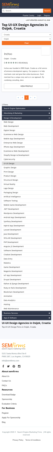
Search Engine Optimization (14, 108)
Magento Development (13, 271)
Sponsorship (7, 399)
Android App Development (15, 217)
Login (39, 15)
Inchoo (8, 53)
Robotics (7, 263)
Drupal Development (12, 279)
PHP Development (11, 242)
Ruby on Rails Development (15, 288)
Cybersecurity (9, 159)
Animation (8, 296)
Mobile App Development (14, 138)
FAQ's (4, 385)
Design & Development (13, 118)
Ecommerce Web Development (16, 151)
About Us (5, 376)
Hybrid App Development (14, 225)
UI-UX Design (9, 163)
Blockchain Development (14, 292)
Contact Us (6, 381)
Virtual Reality (9, 184)
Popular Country (28, 15)
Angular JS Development (14, 246)
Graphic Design (10, 167)
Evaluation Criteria (9, 404)
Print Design (9, 172)
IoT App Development (12, 275)
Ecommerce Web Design (14, 134)
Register (47, 15)
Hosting (7, 304)
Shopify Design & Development (16, 155)
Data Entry (8, 259)
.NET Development (11, 209)
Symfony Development (13, 221)
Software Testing (11, 200)
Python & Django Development (16, 283)
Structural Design (11, 180)
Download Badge (9, 395)
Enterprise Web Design (13, 143)
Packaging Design (11, 192)
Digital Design (9, 130)
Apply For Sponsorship (11, 417)
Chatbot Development (13, 254)
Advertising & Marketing (13, 113)
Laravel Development (12, 230)
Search (47, 11)
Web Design (9, 122)
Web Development (11, 126)
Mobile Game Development (15, 205)
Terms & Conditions (33, 440)
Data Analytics (9, 300)
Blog (3, 422)
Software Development (13, 250)
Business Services (11, 313)
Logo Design (9, 188)
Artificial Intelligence (12, 196)
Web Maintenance (11, 308)
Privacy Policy (18, 440)
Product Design (10, 176)
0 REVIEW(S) (22, 63)
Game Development (12, 267)
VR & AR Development (13, 238)
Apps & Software (10, 318)
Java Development (11, 234)
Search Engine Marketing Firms (29, 432)
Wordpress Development (14, 213)
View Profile (26, 86)
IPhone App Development (14, 147)
